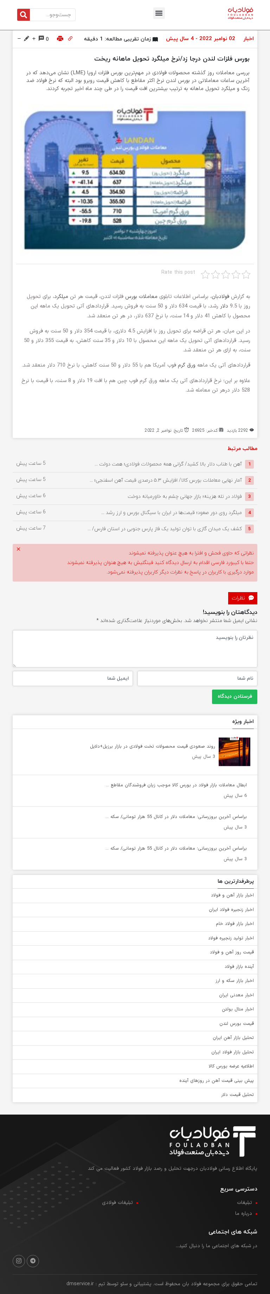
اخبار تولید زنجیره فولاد (231, 938)
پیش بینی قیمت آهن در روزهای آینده (216, 1080)
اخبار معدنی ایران (236, 995)
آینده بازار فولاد (239, 966)
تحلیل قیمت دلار (237, 1094)
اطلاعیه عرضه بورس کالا (231, 1066)
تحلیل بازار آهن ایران (233, 1037)
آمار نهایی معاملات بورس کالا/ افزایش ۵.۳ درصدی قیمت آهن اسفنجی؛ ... (166, 480)
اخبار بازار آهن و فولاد (232, 895)
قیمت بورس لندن (236, 1023)
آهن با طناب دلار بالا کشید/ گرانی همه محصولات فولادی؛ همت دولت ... (168, 464)
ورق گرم (186, 365)
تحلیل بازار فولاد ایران (232, 1052)
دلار (224, 306)
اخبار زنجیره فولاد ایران (231, 909)
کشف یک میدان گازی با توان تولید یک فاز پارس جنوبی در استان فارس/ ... (165, 529)
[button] (159, 13)
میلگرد (61, 297)
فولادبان (221, 297)
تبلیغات (244, 1202)
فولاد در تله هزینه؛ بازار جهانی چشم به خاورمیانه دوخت (185, 496)
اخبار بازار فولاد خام (235, 923)
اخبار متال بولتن (238, 1009)
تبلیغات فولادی (117, 1202)
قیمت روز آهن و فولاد (232, 952)
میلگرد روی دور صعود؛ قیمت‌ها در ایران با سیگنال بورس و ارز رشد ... (171, 512)
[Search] (23, 15)
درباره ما (243, 1213)
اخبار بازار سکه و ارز (235, 980)
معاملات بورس (141, 297)
